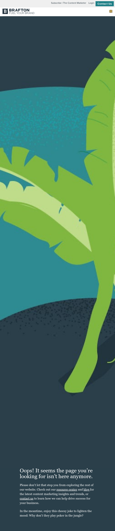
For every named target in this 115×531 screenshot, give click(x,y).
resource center (66, 489)
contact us (26, 498)
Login (91, 3)
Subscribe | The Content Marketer (68, 3)
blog (87, 489)
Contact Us (104, 3)
